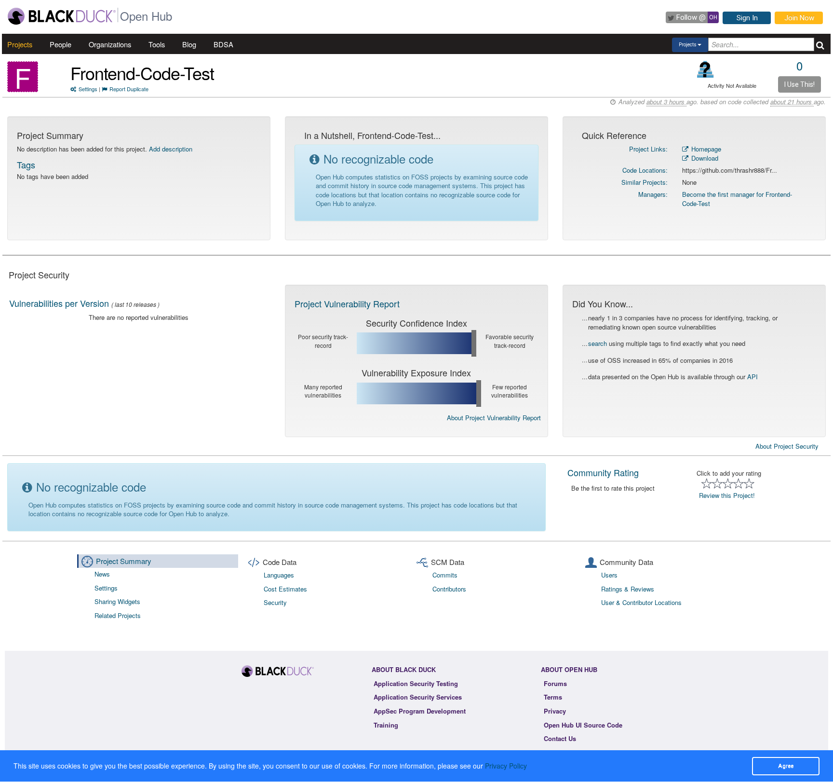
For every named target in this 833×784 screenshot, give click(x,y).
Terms (553, 696)
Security (275, 602)
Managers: (653, 194)
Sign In (747, 18)
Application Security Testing (416, 683)
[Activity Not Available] (705, 69)
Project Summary (123, 561)
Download (703, 158)
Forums (555, 683)
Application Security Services (418, 696)
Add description (170, 148)
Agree (785, 765)
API (752, 376)
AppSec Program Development (420, 710)
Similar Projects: (644, 182)
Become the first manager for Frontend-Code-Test (737, 199)
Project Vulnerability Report (347, 303)
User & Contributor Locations (641, 602)
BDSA (223, 44)
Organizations (110, 44)
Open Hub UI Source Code (583, 724)
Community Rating (603, 472)
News (102, 573)
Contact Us (560, 738)
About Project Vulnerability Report (494, 417)
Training (386, 724)
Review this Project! (727, 495)
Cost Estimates (285, 588)
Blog (189, 44)
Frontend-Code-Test (142, 72)
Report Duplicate (128, 89)
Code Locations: (645, 170)
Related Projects (117, 615)
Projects (19, 44)
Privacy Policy (506, 765)
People (60, 44)
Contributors (449, 588)
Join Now (799, 18)
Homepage (705, 148)
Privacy (555, 710)
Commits (444, 574)
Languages (279, 574)
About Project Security (787, 446)
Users (609, 574)
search (597, 343)
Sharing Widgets (117, 601)
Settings (88, 89)
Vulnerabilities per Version (59, 303)
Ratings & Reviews (627, 588)
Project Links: (648, 148)
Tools (156, 44)
